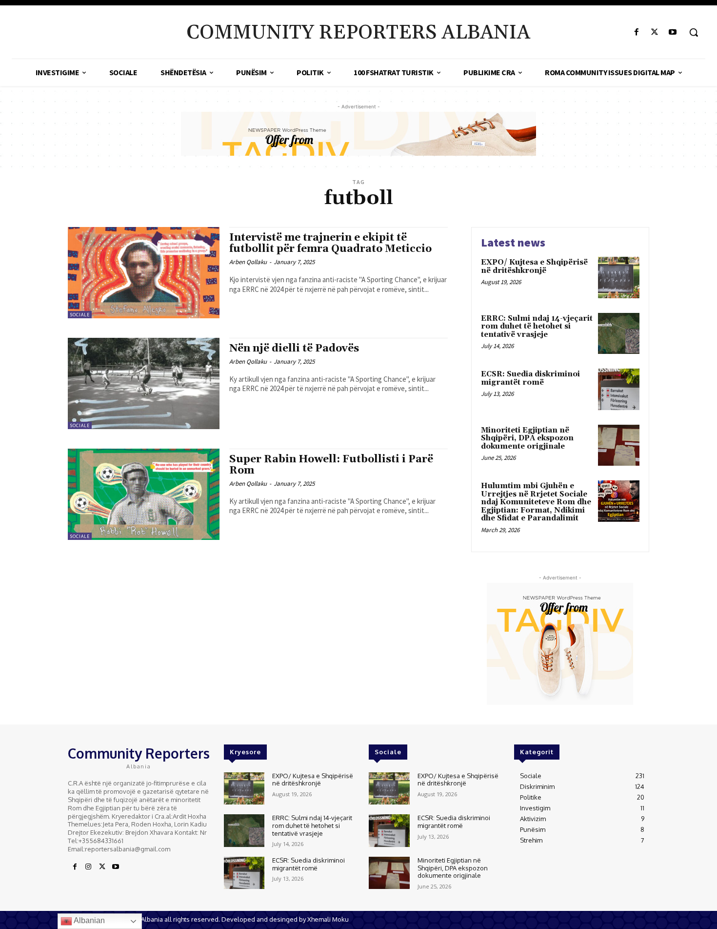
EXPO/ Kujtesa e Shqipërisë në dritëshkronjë (534, 266)
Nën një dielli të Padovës (294, 348)
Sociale (80, 314)
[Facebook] (636, 32)
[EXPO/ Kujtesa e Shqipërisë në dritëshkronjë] (618, 277)
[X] (654, 32)
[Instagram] (88, 867)
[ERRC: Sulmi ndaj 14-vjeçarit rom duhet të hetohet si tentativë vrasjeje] (618, 333)
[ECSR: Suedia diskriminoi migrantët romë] (618, 389)
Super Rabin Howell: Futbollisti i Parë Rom (331, 465)
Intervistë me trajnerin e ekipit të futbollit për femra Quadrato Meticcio (330, 243)
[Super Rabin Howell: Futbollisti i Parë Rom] (143, 494)
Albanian (88, 920)
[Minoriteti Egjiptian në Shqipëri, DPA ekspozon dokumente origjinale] (618, 445)
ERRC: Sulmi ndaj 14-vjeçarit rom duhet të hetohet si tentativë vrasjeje (537, 326)
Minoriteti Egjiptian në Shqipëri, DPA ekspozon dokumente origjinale (527, 438)
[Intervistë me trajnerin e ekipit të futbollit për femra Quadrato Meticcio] (143, 272)
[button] (693, 32)
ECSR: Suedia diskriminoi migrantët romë (530, 378)
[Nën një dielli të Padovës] (143, 383)
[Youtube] (672, 32)
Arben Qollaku (248, 262)
